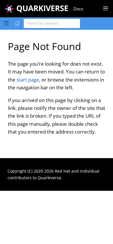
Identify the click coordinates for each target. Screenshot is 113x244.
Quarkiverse (49, 177)
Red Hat (62, 171)
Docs (78, 9)
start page (28, 79)
